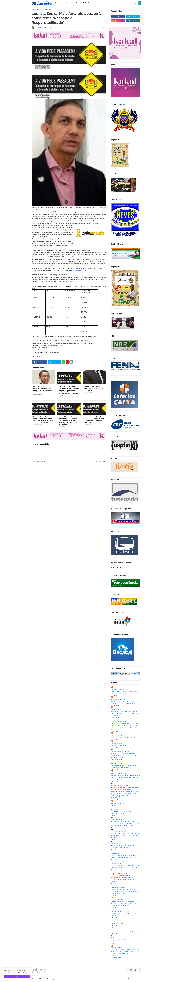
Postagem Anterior (39, 462)
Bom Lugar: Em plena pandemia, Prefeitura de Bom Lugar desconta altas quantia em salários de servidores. (125, 891)
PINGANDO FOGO (117, 819)
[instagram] (135, 970)
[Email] (71, 362)
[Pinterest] (67, 362)
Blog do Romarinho (117, 803)
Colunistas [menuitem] (102, 3)
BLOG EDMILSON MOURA (119, 785)
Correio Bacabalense (118, 888)
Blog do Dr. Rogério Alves (119, 689)
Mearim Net (115, 854)
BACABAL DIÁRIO (116, 948)
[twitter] (131, 970)
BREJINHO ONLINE (117, 900)
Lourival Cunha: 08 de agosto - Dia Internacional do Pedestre (93, 388)
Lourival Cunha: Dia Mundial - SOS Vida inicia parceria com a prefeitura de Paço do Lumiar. (42, 389)
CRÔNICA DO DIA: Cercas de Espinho (123, 737)
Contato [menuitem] (120, 3)
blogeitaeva (115, 930)
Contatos (138, 979)
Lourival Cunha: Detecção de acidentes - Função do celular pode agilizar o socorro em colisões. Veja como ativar (68, 420)
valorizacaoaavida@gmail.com (47, 350)
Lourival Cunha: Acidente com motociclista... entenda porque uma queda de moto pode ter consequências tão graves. (69, 390)
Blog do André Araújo (118, 763)
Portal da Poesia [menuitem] (89, 3)
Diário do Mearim (116, 735)
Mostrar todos (116, 958)
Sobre (130, 979)
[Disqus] (69, 488)
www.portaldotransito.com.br (78, 270)
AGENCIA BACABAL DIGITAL (120, 831)
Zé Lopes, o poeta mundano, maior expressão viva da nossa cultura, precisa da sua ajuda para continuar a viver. (125, 823)
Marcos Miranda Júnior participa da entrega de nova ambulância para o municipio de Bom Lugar (125, 777)
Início (124, 979)
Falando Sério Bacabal (118, 721)
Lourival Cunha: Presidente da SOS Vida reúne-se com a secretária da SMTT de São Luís (94, 419)
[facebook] (126, 970)
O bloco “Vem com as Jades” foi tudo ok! (124, 932)
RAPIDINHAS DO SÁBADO (119, 745)
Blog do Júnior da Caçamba (120, 874)
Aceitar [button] (17, 976)
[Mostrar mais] (75, 362)
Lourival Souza (46, 9)
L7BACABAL (115, 843)
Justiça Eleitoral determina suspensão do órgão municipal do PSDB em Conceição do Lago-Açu (124, 713)
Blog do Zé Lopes (117, 743)
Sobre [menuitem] (112, 3)
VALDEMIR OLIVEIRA (118, 709)
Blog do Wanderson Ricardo (120, 751)
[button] (135, 3)
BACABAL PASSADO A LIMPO (120, 912)
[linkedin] (139, 970)
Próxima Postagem (99, 462)
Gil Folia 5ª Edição (117, 924)
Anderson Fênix (116, 938)
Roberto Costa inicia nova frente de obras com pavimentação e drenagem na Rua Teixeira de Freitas (124, 755)
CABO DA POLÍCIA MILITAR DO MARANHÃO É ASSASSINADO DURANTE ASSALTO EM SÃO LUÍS (125, 835)
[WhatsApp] (63, 362)
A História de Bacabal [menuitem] (70, 3)
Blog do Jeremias (116, 922)
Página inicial (36, 9)
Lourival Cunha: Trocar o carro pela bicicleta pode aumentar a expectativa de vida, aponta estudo (43, 419)
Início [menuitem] (57, 3)
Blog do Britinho (116, 863)
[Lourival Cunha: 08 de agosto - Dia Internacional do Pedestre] (94, 377)
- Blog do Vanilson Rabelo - (120, 699)
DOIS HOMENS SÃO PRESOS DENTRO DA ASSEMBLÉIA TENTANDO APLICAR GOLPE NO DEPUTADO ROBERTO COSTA (125, 952)
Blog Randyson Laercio (118, 773)
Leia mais (24, 972)
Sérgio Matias (115, 809)
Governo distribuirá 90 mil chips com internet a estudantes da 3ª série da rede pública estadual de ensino (124, 903)
